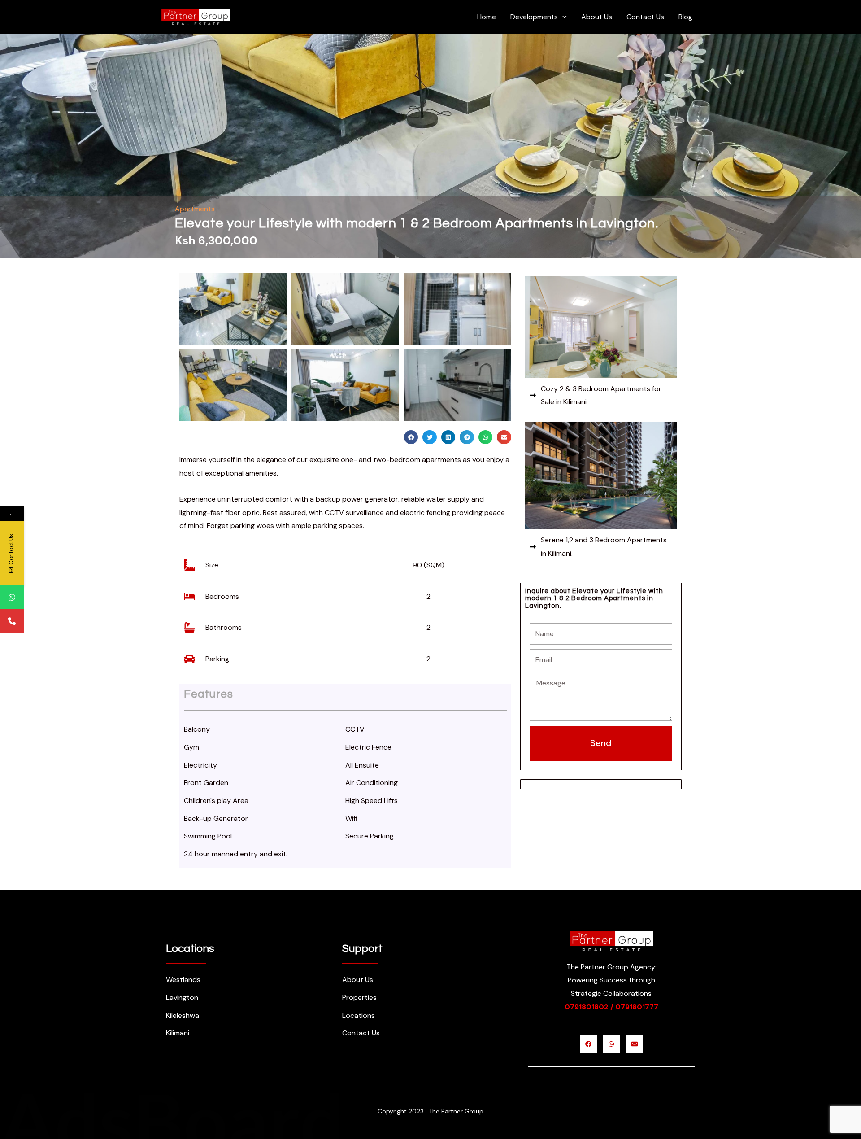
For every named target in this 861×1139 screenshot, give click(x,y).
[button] (345, 270)
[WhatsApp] (12, 597)
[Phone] (12, 621)
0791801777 (636, 1007)
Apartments (195, 209)
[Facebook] (588, 1043)
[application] (562, 17)
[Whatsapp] (611, 1043)
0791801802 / (589, 1007)
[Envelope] (634, 1043)
